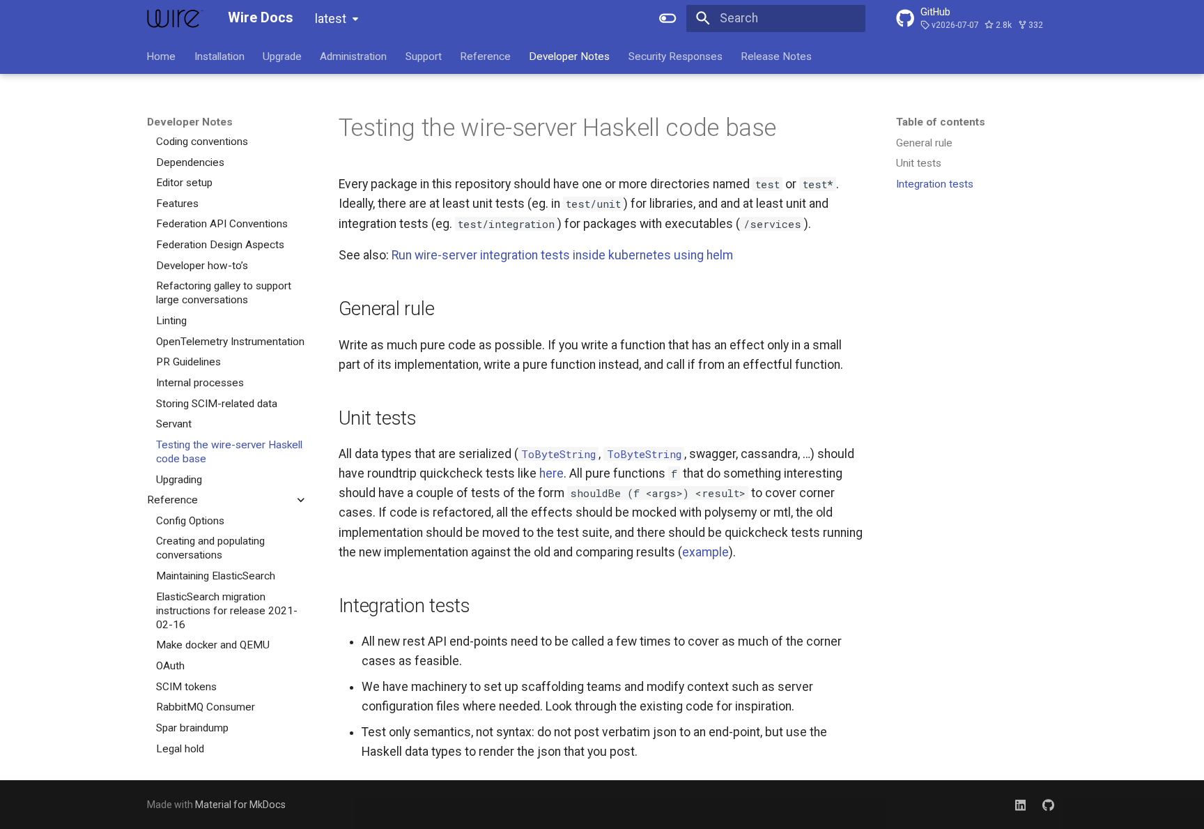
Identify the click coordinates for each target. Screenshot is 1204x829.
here (551, 473)
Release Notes (776, 56)
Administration (354, 56)
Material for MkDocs (240, 804)
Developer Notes (570, 56)
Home (161, 56)
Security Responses (675, 56)
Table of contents (940, 122)
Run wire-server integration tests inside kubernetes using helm (562, 255)
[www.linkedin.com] (1020, 804)
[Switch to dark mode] (668, 18)
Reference (485, 56)
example (705, 552)
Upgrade (282, 56)
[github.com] (1048, 804)
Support (424, 56)
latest (330, 19)
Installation (219, 56)
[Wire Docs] (175, 18)
